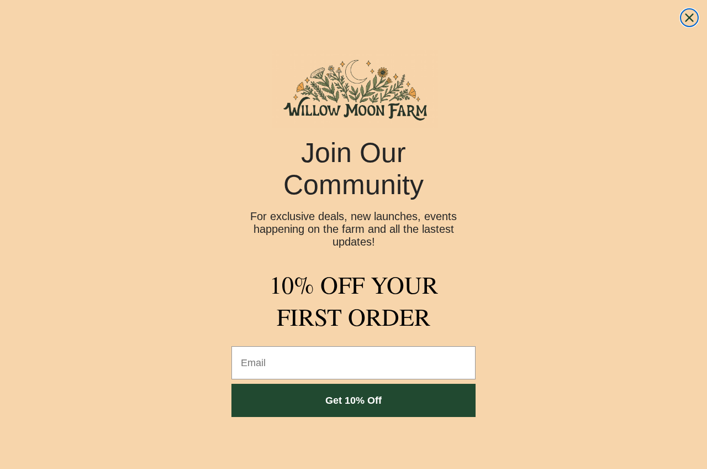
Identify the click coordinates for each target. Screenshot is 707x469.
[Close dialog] (689, 18)
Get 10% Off (353, 400)
